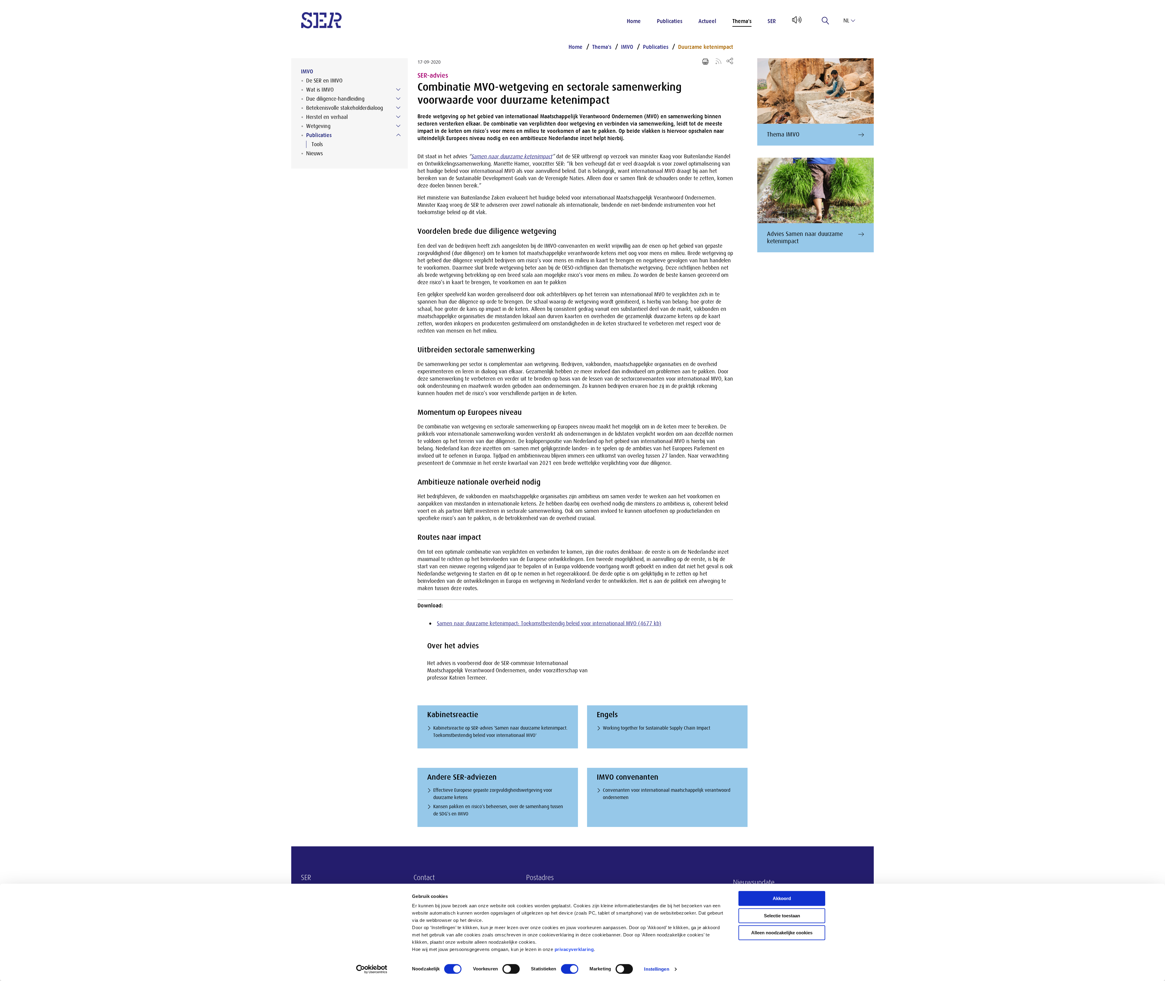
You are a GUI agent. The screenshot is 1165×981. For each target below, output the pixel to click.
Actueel (707, 21)
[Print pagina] (705, 62)
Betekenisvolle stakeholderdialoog (344, 108)
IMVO (307, 72)
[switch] (511, 969)
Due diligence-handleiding (335, 99)
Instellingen (656, 969)
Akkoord (782, 898)
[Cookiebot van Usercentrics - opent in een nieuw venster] (371, 969)
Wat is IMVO (320, 90)
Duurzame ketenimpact (705, 47)
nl (846, 21)
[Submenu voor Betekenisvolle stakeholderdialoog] (398, 107)
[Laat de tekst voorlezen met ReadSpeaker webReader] (796, 22)
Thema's (741, 21)
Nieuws (314, 153)
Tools (317, 144)
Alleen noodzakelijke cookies (781, 932)
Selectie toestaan (782, 915)
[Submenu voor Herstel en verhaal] (398, 117)
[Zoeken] (825, 20)
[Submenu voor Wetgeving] (398, 126)
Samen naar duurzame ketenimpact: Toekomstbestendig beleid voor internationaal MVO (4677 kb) (549, 623)
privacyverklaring (574, 949)
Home (634, 21)
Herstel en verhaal (327, 117)
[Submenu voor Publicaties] (398, 135)
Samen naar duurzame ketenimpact (511, 156)
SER (772, 21)
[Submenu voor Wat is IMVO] (398, 89)
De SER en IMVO (324, 81)
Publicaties (669, 21)
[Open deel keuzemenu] (730, 61)
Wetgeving (318, 126)
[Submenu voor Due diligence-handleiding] (398, 98)
